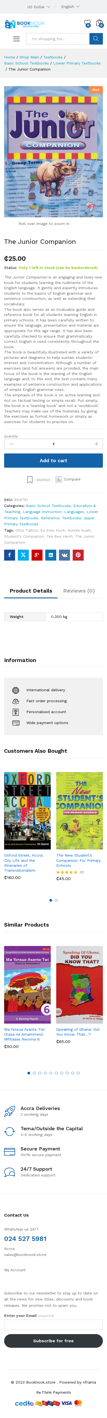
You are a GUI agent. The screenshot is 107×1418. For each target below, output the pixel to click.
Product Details (31, 590)
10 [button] (78, 1073)
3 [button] (39, 1073)
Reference (50, 518)
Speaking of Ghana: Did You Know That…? (77, 1031)
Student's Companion (24, 536)
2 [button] (56, 900)
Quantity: (11, 436)
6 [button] (56, 1073)
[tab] (31, 593)
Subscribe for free (53, 1340)
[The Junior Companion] (9, 555)
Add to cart (53, 460)
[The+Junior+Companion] (23, 555)
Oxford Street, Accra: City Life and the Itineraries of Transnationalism (23, 862)
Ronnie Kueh (79, 530)
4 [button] (45, 1073)
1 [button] (50, 900)
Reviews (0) (79, 590)
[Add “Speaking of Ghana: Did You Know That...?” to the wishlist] (91, 1020)
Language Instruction (42, 511)
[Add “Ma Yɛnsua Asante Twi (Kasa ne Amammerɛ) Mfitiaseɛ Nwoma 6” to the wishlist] (39, 1020)
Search (96, 39)
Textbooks (71, 518)
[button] (68, 479)
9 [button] (72, 1073)
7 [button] (61, 1073)
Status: (10, 267)
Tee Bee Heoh (59, 536)
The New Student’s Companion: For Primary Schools (78, 860)
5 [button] (50, 1073)
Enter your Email (29, 1315)
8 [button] (67, 1073)
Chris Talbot (26, 530)
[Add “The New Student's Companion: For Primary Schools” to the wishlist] (91, 846)
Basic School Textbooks (48, 505)
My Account (15, 1270)
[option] (27, 830)
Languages (74, 511)
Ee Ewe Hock (52, 530)
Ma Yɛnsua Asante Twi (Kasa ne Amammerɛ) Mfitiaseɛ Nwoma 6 (24, 1034)
